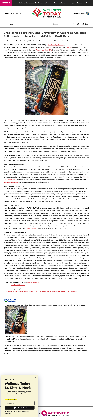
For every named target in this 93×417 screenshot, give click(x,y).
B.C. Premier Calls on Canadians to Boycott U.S (27, 3)
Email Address (11, 399)
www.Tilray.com (32, 228)
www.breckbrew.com (11, 182)
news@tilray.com (33, 282)
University (68, 47)
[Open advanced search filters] (78, 24)
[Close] (35, 377)
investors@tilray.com (18, 285)
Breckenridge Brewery (56, 45)
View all (88, 3)
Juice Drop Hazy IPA (43, 50)
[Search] (73, 24)
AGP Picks (6, 3)
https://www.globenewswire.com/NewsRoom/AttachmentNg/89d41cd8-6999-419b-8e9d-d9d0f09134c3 (40, 291)
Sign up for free (20, 408)
